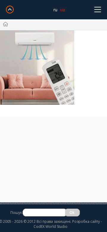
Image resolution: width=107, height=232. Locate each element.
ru (55, 9)
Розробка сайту (86, 221)
